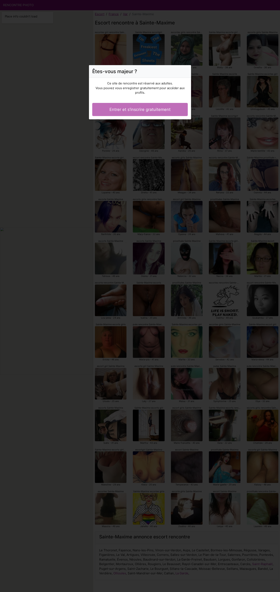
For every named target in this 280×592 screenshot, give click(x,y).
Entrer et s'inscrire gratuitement (140, 109)
